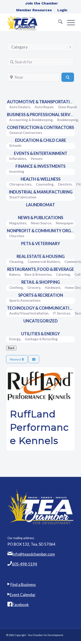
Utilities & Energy (40, 333)
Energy (14, 339)
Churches (16, 236)
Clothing (16, 287)
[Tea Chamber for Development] (33, 22)
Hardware (52, 287)
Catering (63, 274)
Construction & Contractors (40, 127)
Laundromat (40, 204)
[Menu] (69, 22)
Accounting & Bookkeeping (31, 120)
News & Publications (40, 217)
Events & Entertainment (40, 153)
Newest (16, 359)
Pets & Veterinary (40, 243)
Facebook (20, 604)
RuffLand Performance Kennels (39, 427)
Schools (15, 145)
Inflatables (17, 158)
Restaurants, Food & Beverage (40, 269)
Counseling (45, 184)
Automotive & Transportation (41, 101)
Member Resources (34, 10)
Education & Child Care (40, 140)
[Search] (58, 22)
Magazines (17, 223)
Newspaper (65, 223)
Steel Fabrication (22, 197)
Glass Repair (67, 107)
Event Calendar (23, 594)
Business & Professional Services (43, 114)
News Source (41, 223)
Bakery (14, 274)
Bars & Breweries (38, 274)
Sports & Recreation (40, 295)
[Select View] (33, 359)
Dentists (65, 184)
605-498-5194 (24, 564)
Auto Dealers (19, 107)
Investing (16, 171)
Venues (37, 158)
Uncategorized (40, 320)
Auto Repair (44, 107)
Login (62, 10)
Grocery (33, 287)
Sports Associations (24, 300)
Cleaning (16, 262)
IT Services (61, 313)
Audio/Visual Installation (28, 313)
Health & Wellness (41, 179)
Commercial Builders (44, 262)
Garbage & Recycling (41, 339)
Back (11, 348)
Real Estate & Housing (41, 256)
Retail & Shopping (40, 282)
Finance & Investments (40, 166)
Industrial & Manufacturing (40, 191)
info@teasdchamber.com (34, 554)
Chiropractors (20, 184)
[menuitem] (41, 3)
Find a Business (23, 584)
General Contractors (25, 133)
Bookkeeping (67, 120)
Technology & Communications (42, 308)
